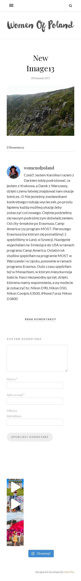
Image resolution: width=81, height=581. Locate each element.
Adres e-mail (15, 395)
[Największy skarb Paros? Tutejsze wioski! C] (15, 504)
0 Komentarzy (15, 147)
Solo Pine (69, 572)
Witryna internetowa (14, 413)
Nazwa (12, 379)
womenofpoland (39, 168)
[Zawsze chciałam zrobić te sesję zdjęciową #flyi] (15, 520)
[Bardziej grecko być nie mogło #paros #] (15, 537)
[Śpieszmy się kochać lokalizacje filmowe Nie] (15, 487)
